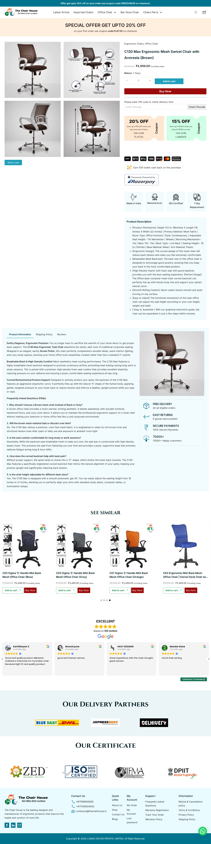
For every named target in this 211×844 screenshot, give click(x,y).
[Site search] (196, 12)
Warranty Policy (153, 819)
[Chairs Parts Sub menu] (161, 12)
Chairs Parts (150, 12)
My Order (132, 805)
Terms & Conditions (189, 810)
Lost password (132, 820)
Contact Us (118, 814)
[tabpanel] (71, 414)
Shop (115, 809)
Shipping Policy (187, 819)
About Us (117, 805)
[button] (12, 590)
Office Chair (105, 12)
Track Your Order (154, 814)
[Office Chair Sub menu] (115, 12)
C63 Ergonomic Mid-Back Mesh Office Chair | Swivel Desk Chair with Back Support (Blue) (132, 577)
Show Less (13, 162)
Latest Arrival (61, 12)
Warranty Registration (157, 810)
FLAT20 (138, 136)
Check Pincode (197, 107)
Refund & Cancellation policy (191, 803)
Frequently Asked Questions (154, 803)
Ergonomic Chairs (134, 43)
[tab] (20, 334)
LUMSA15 (181, 136)
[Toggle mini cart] (204, 12)
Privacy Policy (186, 814)
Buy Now (165, 91)
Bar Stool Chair (130, 12)
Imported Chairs (83, 12)
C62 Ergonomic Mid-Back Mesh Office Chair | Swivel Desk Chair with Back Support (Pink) (185, 574)
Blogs (115, 819)
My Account (131, 811)
